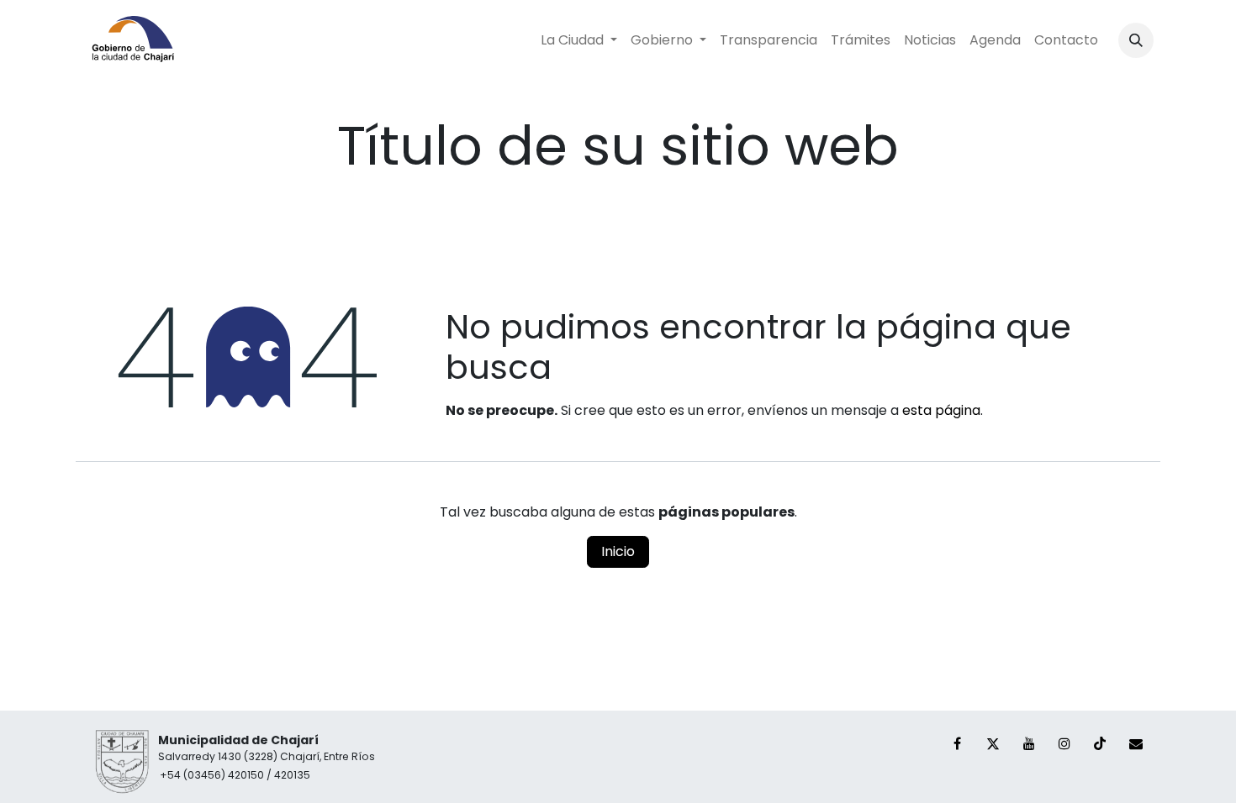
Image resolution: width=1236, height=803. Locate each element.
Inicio (618, 551)
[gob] (1135, 743)
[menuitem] (579, 40)
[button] (1136, 40)
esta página (941, 410)
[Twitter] (993, 743)
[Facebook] (957, 743)
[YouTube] (1029, 743)
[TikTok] (1099, 743)
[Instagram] (1064, 743)
